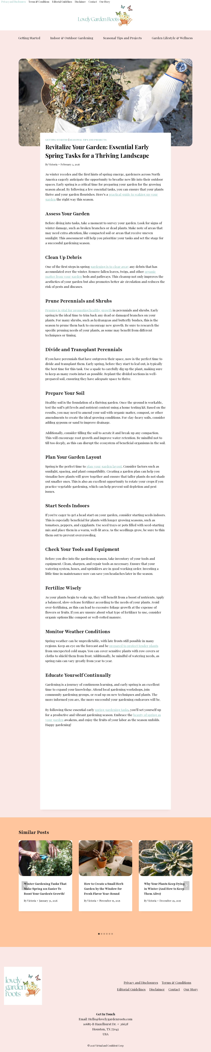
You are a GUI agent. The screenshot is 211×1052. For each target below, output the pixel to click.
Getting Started (29, 38)
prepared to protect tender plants (133, 646)
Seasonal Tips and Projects (122, 38)
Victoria (53, 164)
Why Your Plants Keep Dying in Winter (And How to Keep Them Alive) (164, 889)
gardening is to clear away (109, 266)
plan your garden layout (104, 466)
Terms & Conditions (39, 1)
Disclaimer (80, 1)
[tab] (99, 934)
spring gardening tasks (112, 710)
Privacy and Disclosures (13, 1)
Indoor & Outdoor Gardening (71, 38)
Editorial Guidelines (62, 1)
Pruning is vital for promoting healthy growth (78, 310)
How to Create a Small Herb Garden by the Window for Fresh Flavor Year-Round (103, 889)
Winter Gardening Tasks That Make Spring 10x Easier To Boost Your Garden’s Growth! (45, 889)
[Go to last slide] (25, 885)
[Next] (186, 885)
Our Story (104, 1)
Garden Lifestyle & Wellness (172, 38)
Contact (93, 1)
